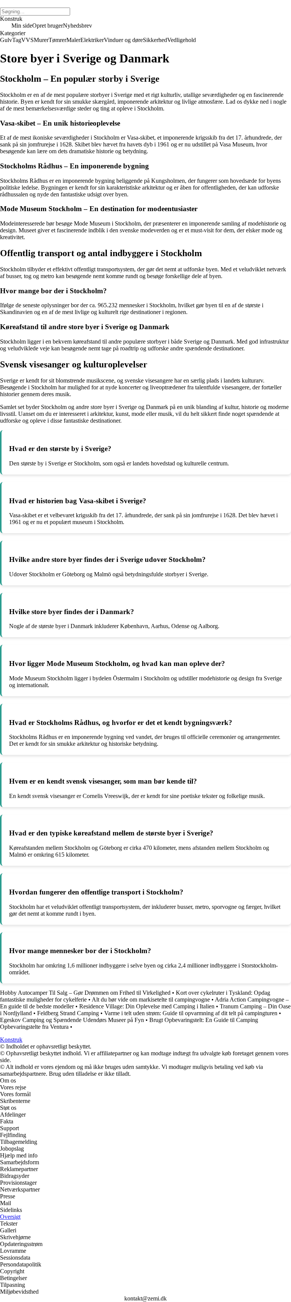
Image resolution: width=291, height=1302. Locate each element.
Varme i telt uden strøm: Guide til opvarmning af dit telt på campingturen (190, 1013)
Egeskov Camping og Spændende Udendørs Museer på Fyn (72, 1020)
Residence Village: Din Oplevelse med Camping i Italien (146, 1006)
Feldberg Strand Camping (68, 1013)
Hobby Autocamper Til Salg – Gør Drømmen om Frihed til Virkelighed (85, 992)
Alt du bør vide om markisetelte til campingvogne (151, 999)
